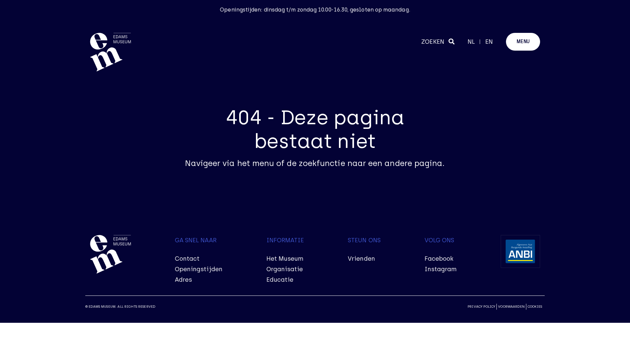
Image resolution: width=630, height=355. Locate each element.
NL (471, 41)
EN (489, 41)
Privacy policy (481, 306)
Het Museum (285, 258)
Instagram (441, 269)
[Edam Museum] (110, 52)
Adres (183, 279)
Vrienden (361, 258)
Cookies (535, 306)
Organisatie (284, 269)
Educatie (280, 279)
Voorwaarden (511, 306)
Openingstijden (198, 269)
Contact (187, 258)
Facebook (439, 258)
